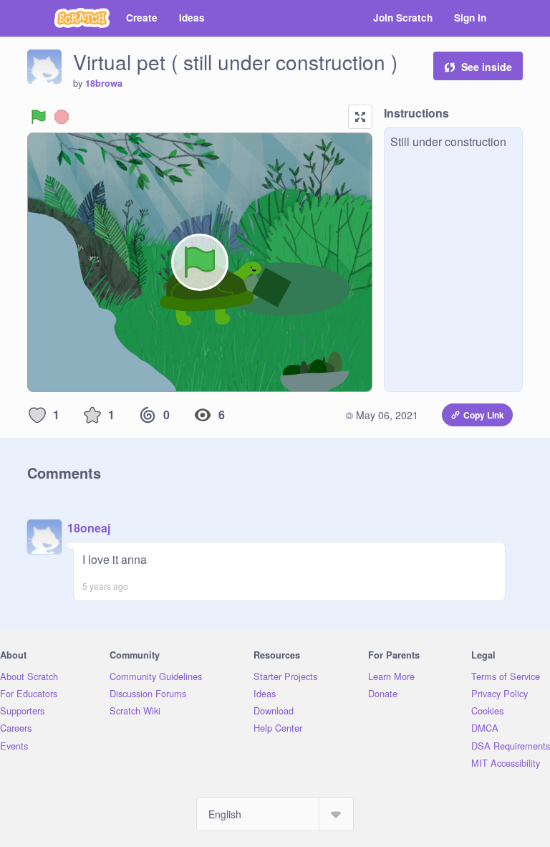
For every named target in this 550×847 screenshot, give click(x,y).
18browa (103, 83)
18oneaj (88, 528)
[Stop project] (61, 116)
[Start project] (38, 116)
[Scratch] (82, 18)
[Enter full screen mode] (360, 117)
